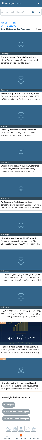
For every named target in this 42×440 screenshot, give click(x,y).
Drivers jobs (8, 404)
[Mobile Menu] (39, 3)
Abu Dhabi (5, 23)
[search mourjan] (33, 12)
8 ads (38, 29)
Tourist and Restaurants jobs (16, 418)
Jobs (14, 23)
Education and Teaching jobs (16, 411)
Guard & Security (8, 26)
